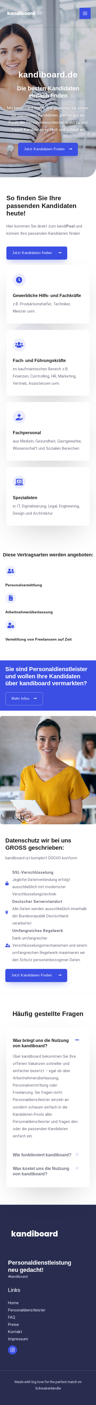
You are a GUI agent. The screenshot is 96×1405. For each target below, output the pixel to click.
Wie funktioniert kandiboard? (42, 1154)
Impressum (18, 1339)
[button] (48, 149)
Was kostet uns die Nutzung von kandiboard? (41, 1171)
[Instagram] (12, 1349)
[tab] (48, 1043)
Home (13, 1302)
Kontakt (15, 1331)
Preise (13, 1324)
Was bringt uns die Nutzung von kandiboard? (41, 1043)
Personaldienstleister (26, 1310)
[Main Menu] (85, 13)
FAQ (11, 1317)
